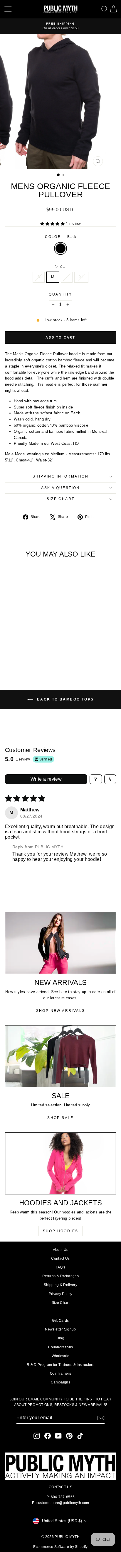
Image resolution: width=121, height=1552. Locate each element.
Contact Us (60, 1258)
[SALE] (60, 1056)
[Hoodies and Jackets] (60, 1163)
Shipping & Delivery (60, 1285)
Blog (60, 1338)
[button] (53, 224)
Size (60, 266)
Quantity (60, 294)
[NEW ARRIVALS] (60, 943)
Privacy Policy (61, 1294)
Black (60, 248)
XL (81, 277)
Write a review (46, 779)
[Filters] (96, 779)
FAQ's (60, 1267)
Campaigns (60, 1382)
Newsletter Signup (60, 1329)
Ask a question (60, 488)
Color (60, 237)
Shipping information (60, 476)
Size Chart (61, 499)
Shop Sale (60, 1118)
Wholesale (61, 1356)
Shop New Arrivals (60, 1011)
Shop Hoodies (60, 1231)
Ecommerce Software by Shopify (60, 1547)
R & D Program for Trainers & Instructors (60, 1365)
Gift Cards (60, 1320)
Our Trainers (60, 1373)
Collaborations (60, 1347)
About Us (60, 1250)
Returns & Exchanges (60, 1276)
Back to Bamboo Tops (65, 699)
